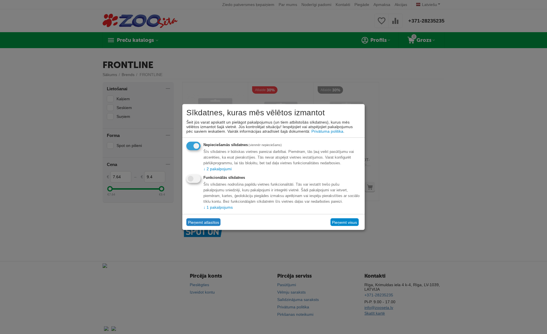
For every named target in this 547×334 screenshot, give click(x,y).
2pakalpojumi (217, 169)
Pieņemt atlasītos (203, 222)
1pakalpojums (218, 207)
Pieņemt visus (344, 222)
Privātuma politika (327, 131)
